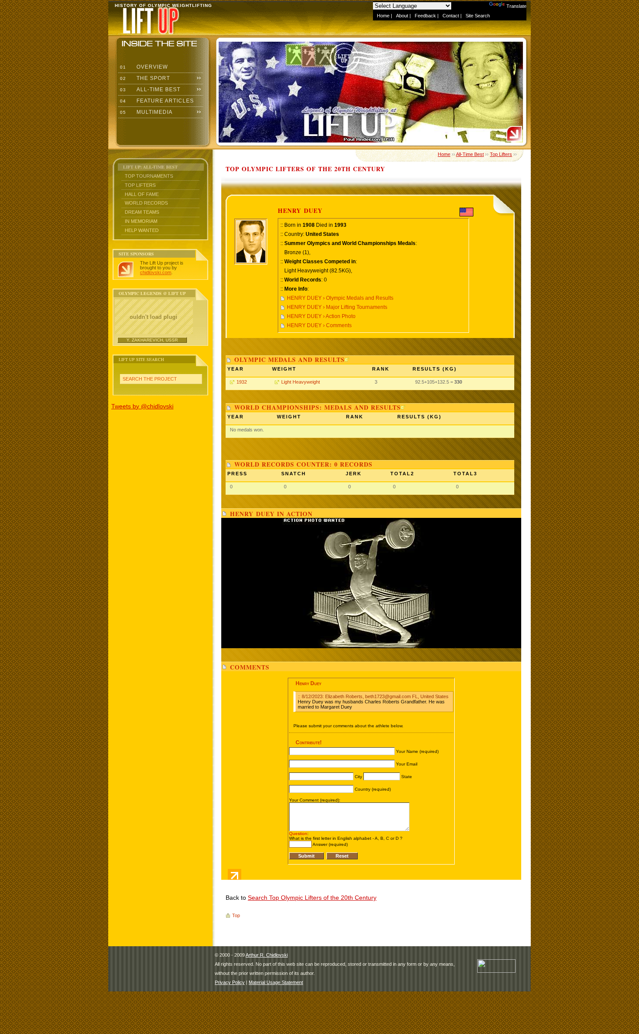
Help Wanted (142, 230)
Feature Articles (156, 101)
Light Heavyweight (300, 381)
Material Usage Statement (276, 982)
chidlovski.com (155, 272)
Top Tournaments (149, 176)
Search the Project (150, 378)
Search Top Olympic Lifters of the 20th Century (312, 897)
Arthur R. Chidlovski (267, 955)
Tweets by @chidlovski (142, 406)
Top (236, 915)
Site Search (478, 15)
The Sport (144, 78)
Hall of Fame (142, 194)
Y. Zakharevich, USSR (152, 340)
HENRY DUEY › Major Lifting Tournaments (337, 307)
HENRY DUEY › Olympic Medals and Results (340, 298)
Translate (516, 6)
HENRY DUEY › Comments (319, 325)
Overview (143, 67)
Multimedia (145, 112)
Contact (451, 15)
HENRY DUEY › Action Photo (321, 316)
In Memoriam (141, 221)
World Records (146, 202)
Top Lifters (140, 185)
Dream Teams (142, 212)
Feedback (425, 15)
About (402, 15)
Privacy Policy (230, 982)
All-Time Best (149, 89)
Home (383, 15)
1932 (241, 381)
